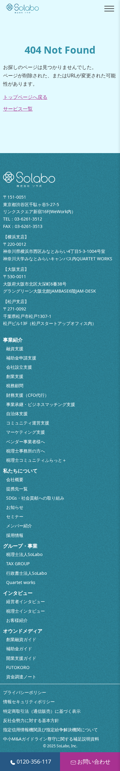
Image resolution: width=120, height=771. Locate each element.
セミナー (14, 516)
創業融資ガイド (21, 639)
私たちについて (20, 470)
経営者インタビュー (25, 601)
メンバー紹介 (19, 526)
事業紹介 (13, 339)
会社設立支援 (19, 367)
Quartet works (20, 582)
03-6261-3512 (28, 219)
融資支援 (14, 348)
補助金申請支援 (21, 358)
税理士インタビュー (25, 611)
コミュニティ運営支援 (27, 423)
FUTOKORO (18, 667)
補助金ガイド (19, 648)
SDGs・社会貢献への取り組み (35, 498)
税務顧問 (14, 385)
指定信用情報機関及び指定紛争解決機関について (50, 729)
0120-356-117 (34, 761)
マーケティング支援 (25, 432)
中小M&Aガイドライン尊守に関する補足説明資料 (51, 739)
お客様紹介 (17, 620)
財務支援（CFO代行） (27, 395)
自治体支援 (17, 413)
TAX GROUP (18, 563)
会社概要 (14, 479)
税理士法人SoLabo (24, 554)
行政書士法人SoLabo (26, 573)
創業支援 (14, 376)
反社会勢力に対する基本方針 (31, 720)
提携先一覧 (17, 489)
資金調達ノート (21, 677)
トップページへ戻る (25, 97)
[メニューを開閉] (109, 9)
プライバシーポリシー (24, 692)
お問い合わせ (93, 761)
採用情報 (14, 535)
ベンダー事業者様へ (25, 441)
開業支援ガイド (21, 658)
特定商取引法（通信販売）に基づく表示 (42, 711)
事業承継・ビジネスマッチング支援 (40, 404)
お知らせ (14, 507)
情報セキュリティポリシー (29, 701)
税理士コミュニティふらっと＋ (36, 460)
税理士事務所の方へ (25, 451)
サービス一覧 (18, 108)
